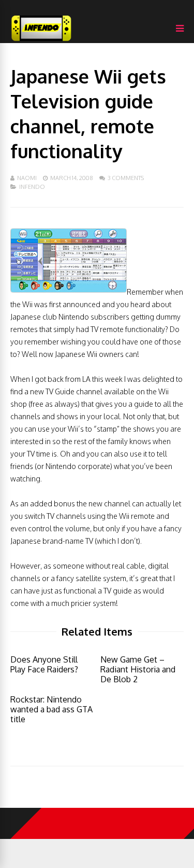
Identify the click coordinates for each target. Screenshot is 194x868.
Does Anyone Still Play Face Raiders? (44, 664)
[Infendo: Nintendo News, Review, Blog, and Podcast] (41, 41)
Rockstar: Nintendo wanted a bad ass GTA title (51, 709)
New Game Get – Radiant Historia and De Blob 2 (137, 669)
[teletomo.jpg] (68, 291)
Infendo (32, 186)
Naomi (27, 178)
